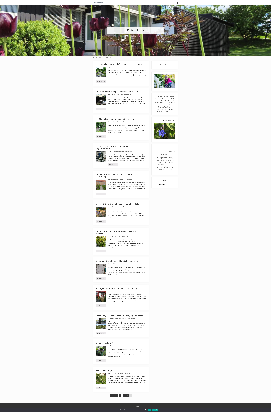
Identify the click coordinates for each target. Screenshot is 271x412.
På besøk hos (168, 167)
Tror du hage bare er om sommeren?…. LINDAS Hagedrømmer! (117, 147)
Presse (167, 164)
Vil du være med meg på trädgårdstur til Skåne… (117, 91)
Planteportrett (161, 165)
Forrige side (114, 396)
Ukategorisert (168, 169)
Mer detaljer (155, 409)
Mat (169, 162)
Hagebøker (170, 155)
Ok (149, 409)
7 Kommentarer (128, 151)
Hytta (165, 158)
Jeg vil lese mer (101, 82)
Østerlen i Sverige (104, 370)
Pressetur (171, 164)
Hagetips (159, 157)
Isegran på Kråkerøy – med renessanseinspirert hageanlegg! (117, 175)
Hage (165, 154)
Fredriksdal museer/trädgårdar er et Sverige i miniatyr (120, 64)
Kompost (165, 160)
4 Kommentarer (127, 236)
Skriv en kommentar (128, 67)
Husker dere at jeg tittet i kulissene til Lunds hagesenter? (116, 232)
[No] (269, 410)
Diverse (169, 152)
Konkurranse (170, 160)
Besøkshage (163, 152)
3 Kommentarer (128, 179)
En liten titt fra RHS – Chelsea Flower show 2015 (117, 204)
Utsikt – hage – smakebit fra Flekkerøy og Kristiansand (120, 315)
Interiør (169, 158)
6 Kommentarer (127, 206)
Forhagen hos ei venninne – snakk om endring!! (117, 288)
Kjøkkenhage (159, 160)
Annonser (158, 152)
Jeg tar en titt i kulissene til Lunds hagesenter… (117, 261)
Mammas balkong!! (104, 343)
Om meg (172, 162)
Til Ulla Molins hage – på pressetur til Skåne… (116, 119)
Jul (173, 158)
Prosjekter (160, 167)
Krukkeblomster (162, 162)
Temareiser (160, 169)
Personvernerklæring (135, 406)
